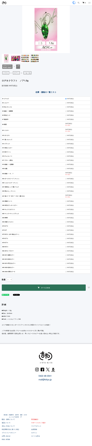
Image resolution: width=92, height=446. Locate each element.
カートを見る (35, 436)
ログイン (34, 433)
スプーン (16, 73)
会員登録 (34, 429)
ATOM (8, 439)
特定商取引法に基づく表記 (10, 429)
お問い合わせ (6, 436)
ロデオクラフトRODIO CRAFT (7, 66)
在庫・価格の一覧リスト (46, 92)
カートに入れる (45, 288)
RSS (3, 439)
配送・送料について (8, 419)
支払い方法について (8, 426)
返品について (6, 423)
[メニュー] (89, 2)
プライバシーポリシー (9, 433)
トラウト (5, 73)
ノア (18, 66)
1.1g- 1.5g (27, 73)
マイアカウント (36, 426)
